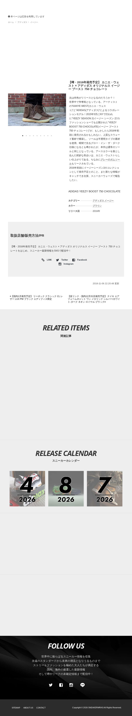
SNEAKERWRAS (95, 707)
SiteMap (16, 708)
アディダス (98, 200)
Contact (41, 708)
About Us (28, 708)
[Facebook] (61, 685)
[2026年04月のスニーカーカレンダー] (27, 489)
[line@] (81, 685)
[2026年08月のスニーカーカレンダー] (66, 489)
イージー (109, 200)
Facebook (82, 260)
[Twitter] (50, 685)
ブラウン (97, 205)
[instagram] (71, 685)
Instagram (68, 264)
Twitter (65, 260)
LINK (48, 260)
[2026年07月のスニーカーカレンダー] (105, 489)
